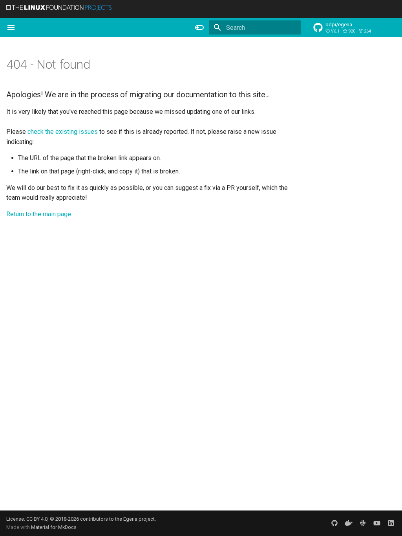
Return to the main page (38, 214)
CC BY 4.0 (37, 519)
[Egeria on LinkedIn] (391, 523)
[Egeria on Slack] (362, 523)
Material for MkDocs (54, 527)
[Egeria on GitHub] (334, 523)
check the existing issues (62, 131)
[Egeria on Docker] (348, 523)
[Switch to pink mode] (199, 27)
